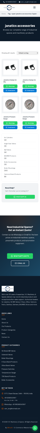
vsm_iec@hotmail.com (12, 409)
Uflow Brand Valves (8, 365)
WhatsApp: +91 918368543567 (15, 404)
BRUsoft (10, 428)
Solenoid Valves (7, 355)
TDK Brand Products (9, 376)
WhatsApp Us (21, 197)
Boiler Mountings (7, 358)
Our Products (6, 326)
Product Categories (8, 330)
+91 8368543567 (10, 398)
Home (4, 14)
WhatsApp (12, 86)
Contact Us (6, 337)
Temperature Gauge (9, 373)
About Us (5, 323)
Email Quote (11, 90)
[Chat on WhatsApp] (35, 428)
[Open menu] (34, 7)
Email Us (21, 263)
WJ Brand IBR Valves (8, 351)
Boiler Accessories (8, 380)
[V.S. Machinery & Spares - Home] (9, 7)
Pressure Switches (8, 369)
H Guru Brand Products (9, 362)
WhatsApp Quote (21, 256)
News (3, 334)
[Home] (20, 289)
